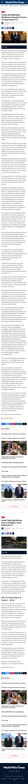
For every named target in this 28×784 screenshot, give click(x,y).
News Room (7, 22)
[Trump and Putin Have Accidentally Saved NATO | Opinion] (14, 491)
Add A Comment (14, 506)
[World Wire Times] (14, 2)
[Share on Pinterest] (8, 28)
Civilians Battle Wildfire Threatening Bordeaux (12, 462)
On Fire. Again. (4, 471)
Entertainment (23, 5)
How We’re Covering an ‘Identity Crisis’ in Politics (13, 438)
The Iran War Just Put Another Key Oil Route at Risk (14, 467)
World (6, 5)
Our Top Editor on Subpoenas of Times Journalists (13, 481)
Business (16, 5)
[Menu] (2, 2)
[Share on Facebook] (2, 28)
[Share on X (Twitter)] (5, 28)
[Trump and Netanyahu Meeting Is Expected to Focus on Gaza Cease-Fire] (14, 37)
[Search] (26, 2)
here (13, 418)
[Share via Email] (13, 28)
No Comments (5, 24)
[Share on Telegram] (10, 28)
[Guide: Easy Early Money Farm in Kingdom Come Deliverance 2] (14, 543)
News (2, 5)
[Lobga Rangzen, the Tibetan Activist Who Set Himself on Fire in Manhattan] (14, 448)
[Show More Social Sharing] (16, 28)
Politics (11, 5)
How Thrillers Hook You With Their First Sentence (13, 434)
